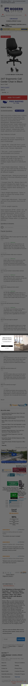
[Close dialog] (27, 336)
